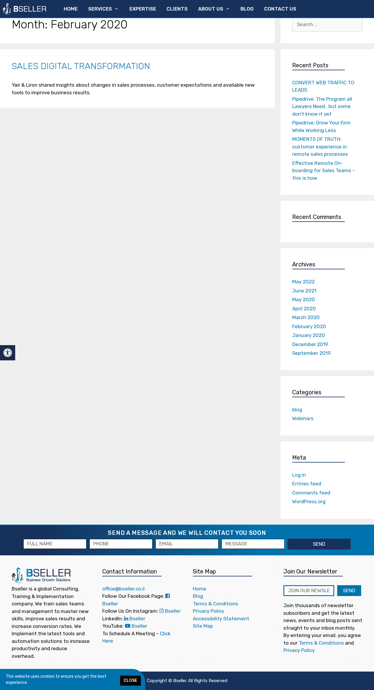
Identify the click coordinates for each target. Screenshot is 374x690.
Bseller (172, 611)
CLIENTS (177, 9)
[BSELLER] (24, 9)
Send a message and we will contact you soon (187, 532)
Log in (299, 475)
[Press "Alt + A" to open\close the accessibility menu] (7, 353)
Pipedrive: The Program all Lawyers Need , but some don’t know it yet (322, 106)
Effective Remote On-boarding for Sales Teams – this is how (323, 170)
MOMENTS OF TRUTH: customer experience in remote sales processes (320, 146)
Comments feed (311, 493)
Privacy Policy (208, 611)
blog (297, 409)
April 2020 (304, 308)
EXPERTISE (142, 9)
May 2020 (303, 299)
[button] (130, 681)
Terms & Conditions (215, 604)
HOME (71, 9)
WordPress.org (308, 501)
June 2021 (304, 291)
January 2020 (308, 335)
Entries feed (306, 484)
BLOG (247, 9)
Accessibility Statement (221, 618)
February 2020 (309, 326)
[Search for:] (327, 24)
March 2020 (306, 317)
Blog (198, 596)
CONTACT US (280, 9)
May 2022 (303, 282)
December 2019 (310, 344)
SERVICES (100, 9)
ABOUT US (210, 9)
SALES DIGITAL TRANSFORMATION (81, 66)
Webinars (303, 418)
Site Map (203, 626)
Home (199, 589)
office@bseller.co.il (123, 589)
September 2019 (311, 353)
